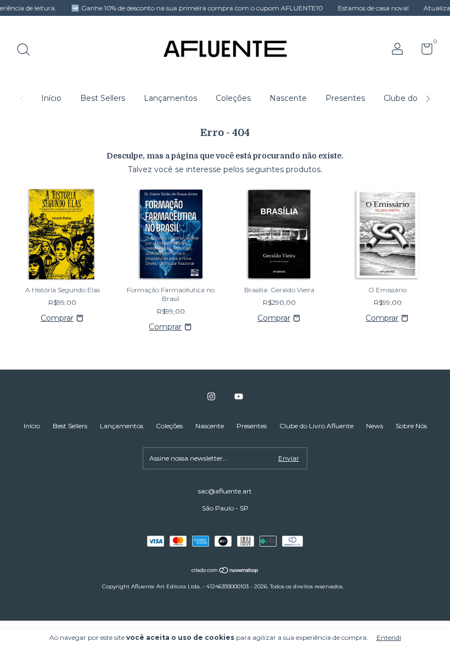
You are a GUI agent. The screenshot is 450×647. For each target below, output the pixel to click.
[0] (423, 51)
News (374, 426)
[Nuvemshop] (225, 571)
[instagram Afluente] (211, 396)
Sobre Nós (411, 426)
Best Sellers (102, 98)
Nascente (288, 98)
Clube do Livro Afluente (316, 426)
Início (51, 98)
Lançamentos (170, 98)
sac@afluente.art (225, 491)
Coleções (233, 98)
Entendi (388, 637)
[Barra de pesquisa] (27, 50)
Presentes (345, 98)
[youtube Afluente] (238, 396)
